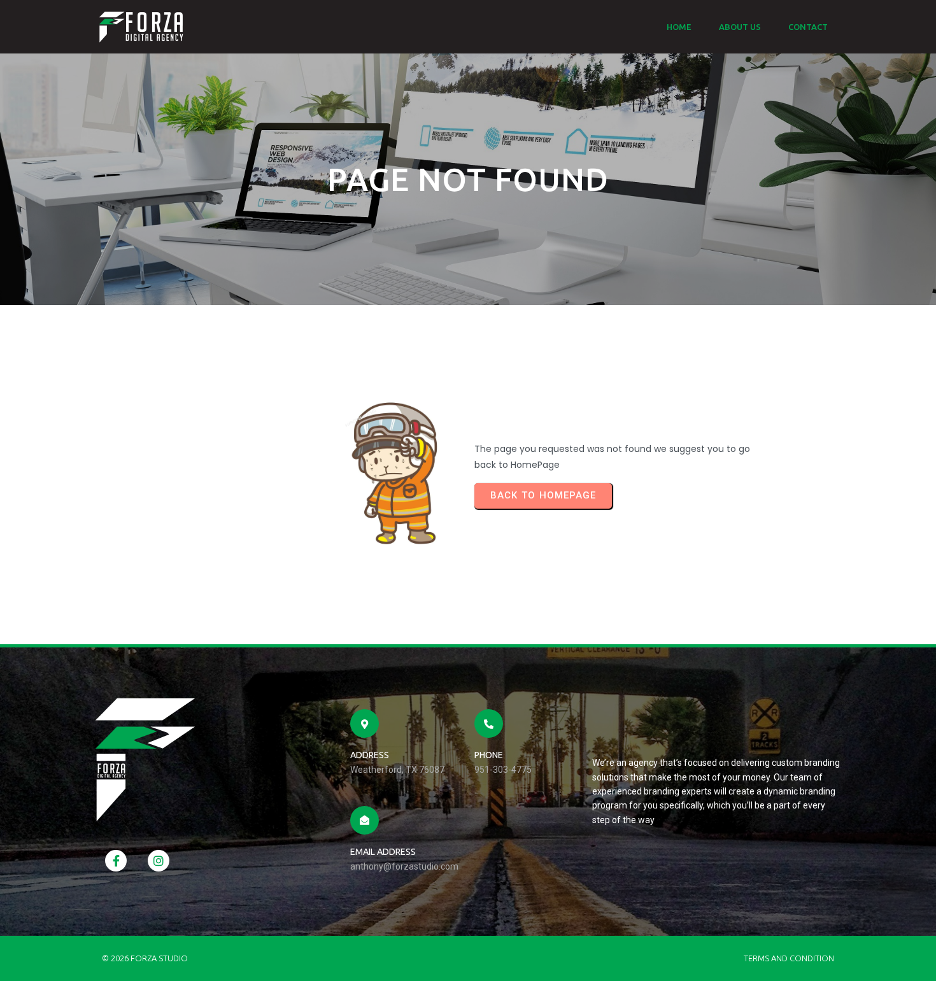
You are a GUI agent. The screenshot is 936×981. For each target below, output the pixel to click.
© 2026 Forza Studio (145, 958)
